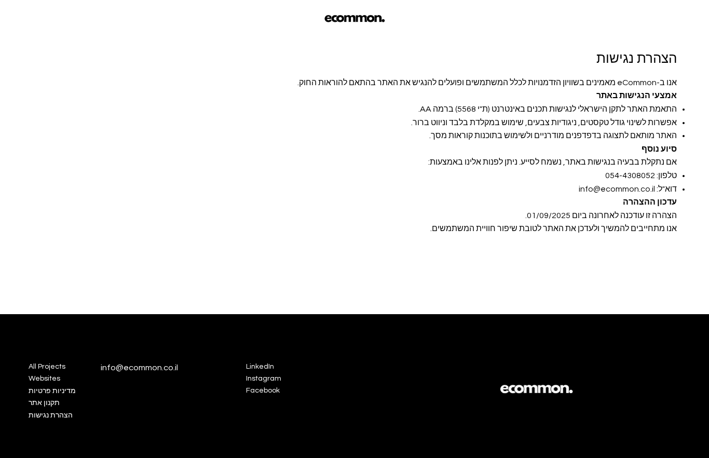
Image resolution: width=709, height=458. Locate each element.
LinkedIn (260, 366)
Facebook (263, 390)
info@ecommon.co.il (617, 189)
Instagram (263, 378)
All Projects (47, 366)
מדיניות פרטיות (52, 391)
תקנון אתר (44, 403)
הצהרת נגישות (51, 415)
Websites (44, 378)
